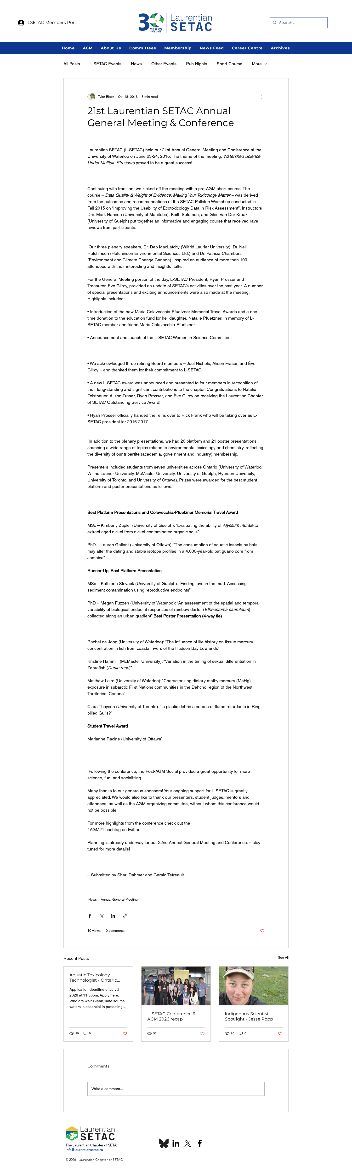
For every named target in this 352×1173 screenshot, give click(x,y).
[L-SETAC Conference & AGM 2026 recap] (176, 986)
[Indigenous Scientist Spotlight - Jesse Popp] (253, 986)
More (257, 63)
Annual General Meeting (119, 899)
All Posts (71, 63)
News (136, 63)
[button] (87, 48)
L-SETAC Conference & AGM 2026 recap (171, 1016)
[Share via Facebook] (89, 916)
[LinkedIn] (176, 1143)
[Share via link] (125, 916)
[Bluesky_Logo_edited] (164, 1143)
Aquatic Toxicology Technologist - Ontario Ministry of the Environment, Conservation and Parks (95, 977)
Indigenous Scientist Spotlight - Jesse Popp (249, 1016)
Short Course (229, 63)
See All (283, 957)
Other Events (163, 63)
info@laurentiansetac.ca (84, 1149)
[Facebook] (199, 1143)
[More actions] (262, 97)
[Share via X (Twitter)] (101, 916)
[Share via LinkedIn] (113, 916)
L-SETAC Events (105, 63)
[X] (188, 1143)
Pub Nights (196, 63)
